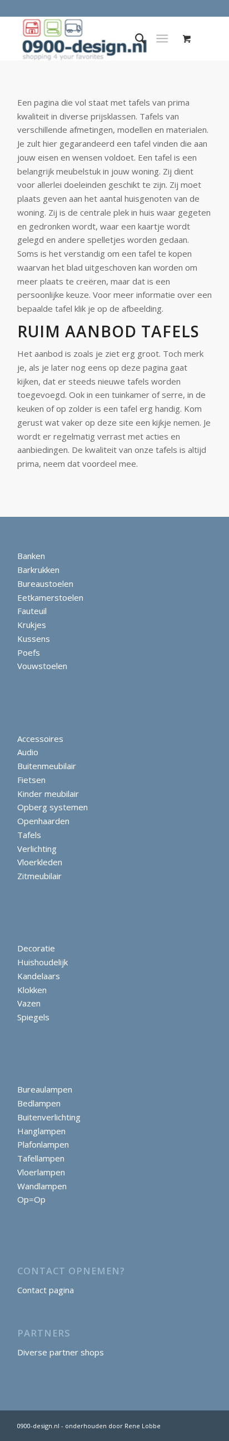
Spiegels (33, 1017)
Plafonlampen (43, 1144)
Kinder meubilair (48, 793)
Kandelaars (38, 975)
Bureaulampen (44, 1089)
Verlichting (37, 848)
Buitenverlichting (49, 1117)
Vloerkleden (39, 861)
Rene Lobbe (142, 1426)
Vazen (29, 1003)
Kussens (33, 638)
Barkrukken (38, 569)
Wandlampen (42, 1185)
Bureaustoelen (45, 583)
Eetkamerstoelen (50, 597)
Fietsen (31, 779)
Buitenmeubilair (46, 765)
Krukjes (31, 624)
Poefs (28, 652)
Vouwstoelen (42, 665)
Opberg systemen (52, 806)
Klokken (32, 989)
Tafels (29, 834)
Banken (31, 555)
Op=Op (31, 1199)
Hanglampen (41, 1130)
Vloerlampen (41, 1172)
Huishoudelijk (42, 962)
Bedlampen (39, 1103)
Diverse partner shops (60, 1352)
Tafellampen (40, 1158)
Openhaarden (43, 820)
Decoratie (36, 948)
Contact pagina (45, 1289)
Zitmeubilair (39, 875)
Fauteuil (32, 610)
